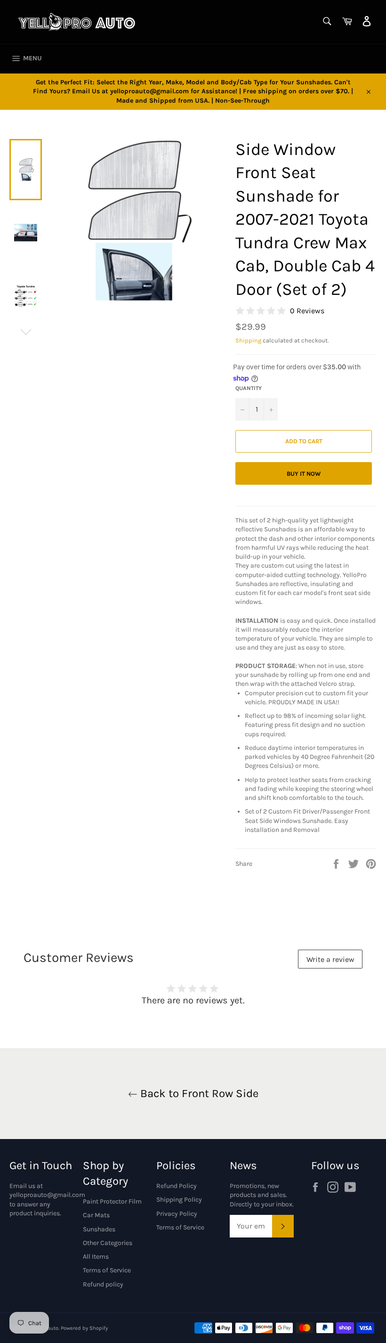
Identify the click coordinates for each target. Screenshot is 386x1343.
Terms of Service (107, 1270)
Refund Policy (176, 1186)
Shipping (248, 340)
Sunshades (99, 1229)
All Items (96, 1257)
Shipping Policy (179, 1200)
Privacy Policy (176, 1214)
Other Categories (107, 1243)
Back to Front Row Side (197, 1093)
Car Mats (96, 1215)
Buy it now (304, 473)
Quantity (248, 388)
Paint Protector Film (112, 1201)
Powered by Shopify (84, 1328)
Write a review (330, 959)
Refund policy (103, 1284)
